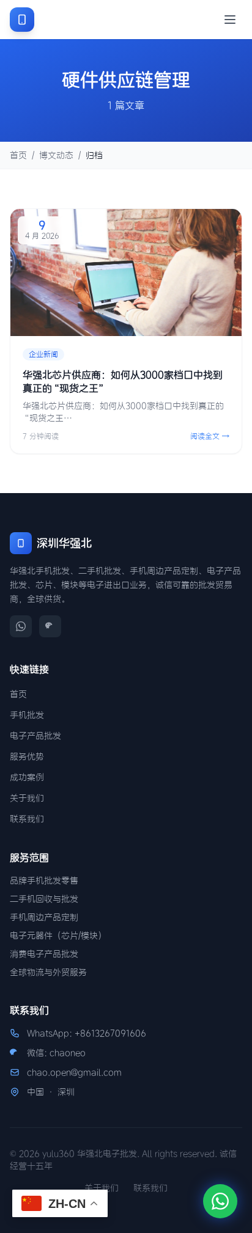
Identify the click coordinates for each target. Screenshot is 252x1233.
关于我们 (27, 797)
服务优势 (27, 756)
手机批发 (27, 714)
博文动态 (56, 155)
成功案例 (27, 777)
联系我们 (27, 818)
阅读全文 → (209, 436)
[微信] (50, 626)
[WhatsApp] (21, 626)
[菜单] (230, 19)
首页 (18, 155)
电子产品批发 (35, 735)
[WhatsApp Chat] (220, 1201)
